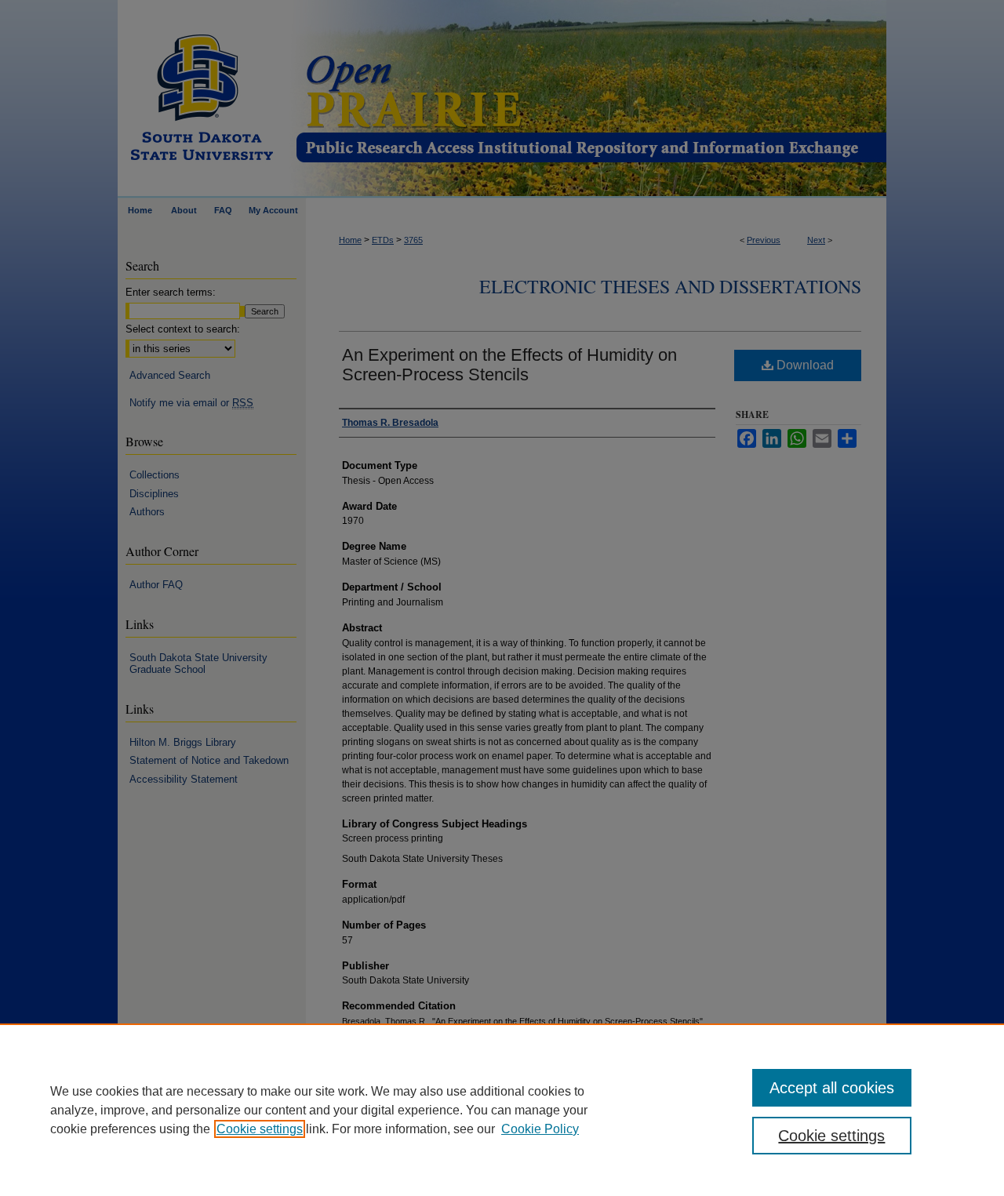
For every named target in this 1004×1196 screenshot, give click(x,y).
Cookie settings (259, 1129)
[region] (502, 1109)
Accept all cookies (831, 1087)
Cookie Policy (540, 1129)
